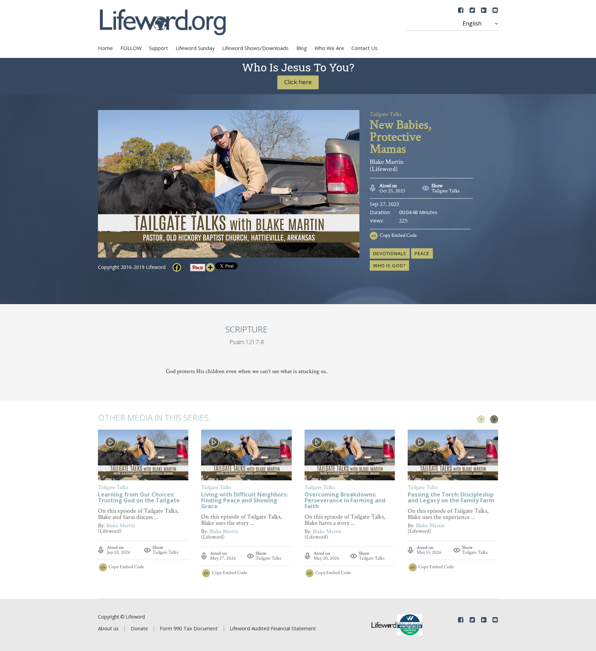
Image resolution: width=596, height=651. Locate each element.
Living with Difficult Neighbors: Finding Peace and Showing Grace (244, 501)
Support (158, 47)
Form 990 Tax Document (189, 628)
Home (105, 47)
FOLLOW (131, 47)
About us (108, 628)
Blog (301, 47)
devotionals (389, 253)
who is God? (389, 265)
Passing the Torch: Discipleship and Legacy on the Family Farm (451, 498)
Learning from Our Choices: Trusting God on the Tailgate (139, 498)
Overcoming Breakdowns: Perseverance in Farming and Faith (345, 501)
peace (422, 253)
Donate (139, 628)
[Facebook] (176, 267)
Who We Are (329, 47)
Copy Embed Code (398, 235)
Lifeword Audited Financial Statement (273, 628)
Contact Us (364, 47)
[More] (210, 267)
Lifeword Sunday (195, 47)
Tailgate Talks (445, 191)
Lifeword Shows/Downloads (255, 47)
